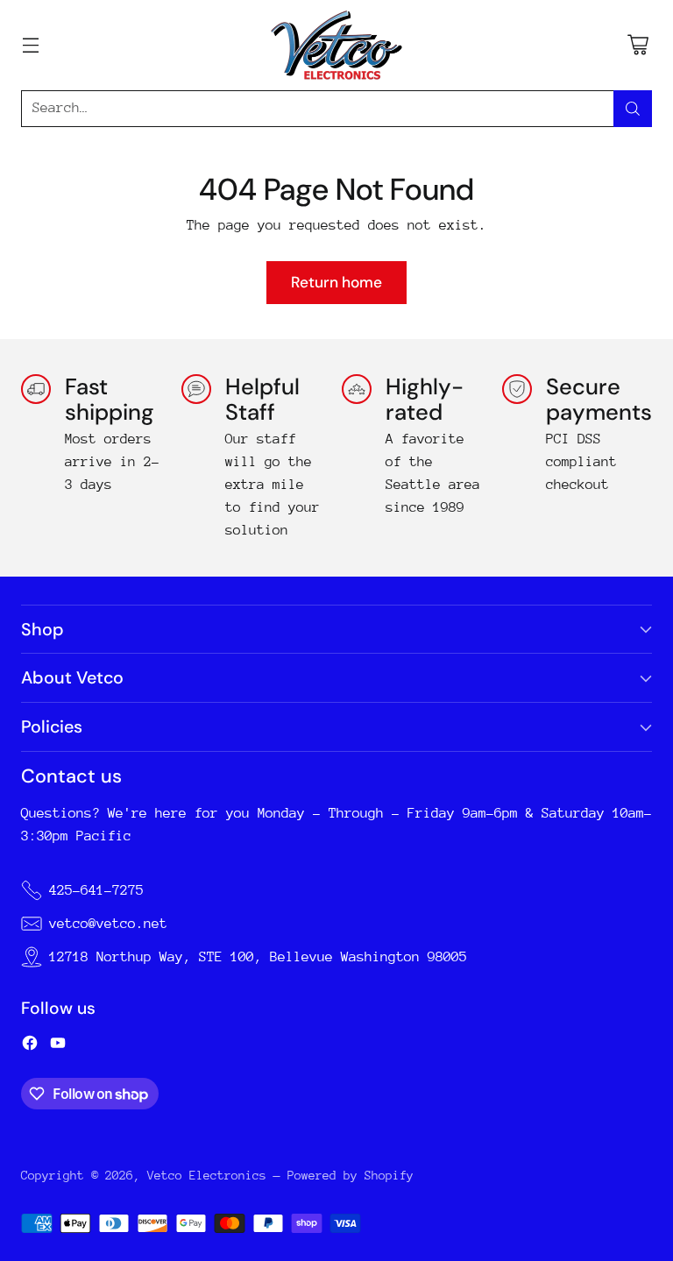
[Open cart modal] (637, 45)
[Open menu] (30, 45)
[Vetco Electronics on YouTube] (57, 1046)
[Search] (632, 108)
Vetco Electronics (206, 1175)
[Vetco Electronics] (336, 45)
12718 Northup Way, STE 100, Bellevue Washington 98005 (258, 957)
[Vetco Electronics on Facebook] (29, 1046)
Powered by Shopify (350, 1175)
